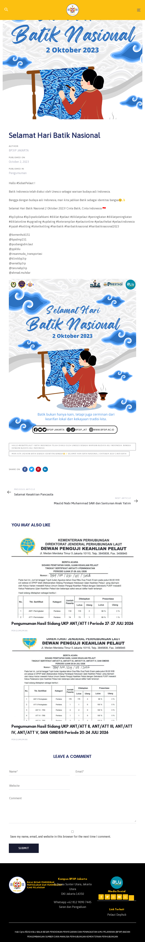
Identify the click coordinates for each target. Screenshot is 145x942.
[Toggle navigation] (118, 10)
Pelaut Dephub (116, 914)
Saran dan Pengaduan (72, 906)
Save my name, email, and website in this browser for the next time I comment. (60, 836)
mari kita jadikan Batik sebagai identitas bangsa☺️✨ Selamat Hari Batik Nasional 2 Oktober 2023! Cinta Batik (69, 454)
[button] (6, 9)
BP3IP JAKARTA (19, 150)
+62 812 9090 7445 (79, 902)
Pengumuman (18, 173)
